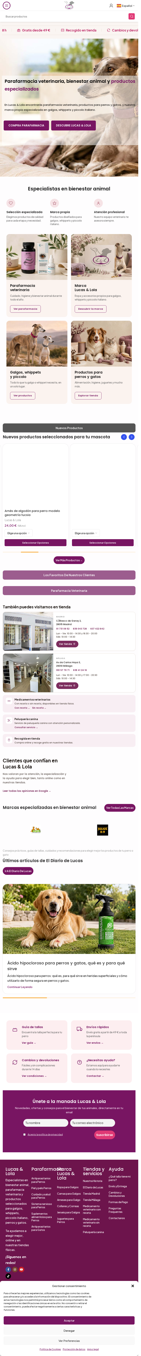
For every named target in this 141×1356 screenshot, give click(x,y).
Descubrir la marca (90, 309)
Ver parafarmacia (25, 309)
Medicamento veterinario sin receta (91, 1222)
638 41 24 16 (80, 670)
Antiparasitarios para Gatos (40, 1228)
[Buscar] (132, 16)
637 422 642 (97, 628)
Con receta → (22, 707)
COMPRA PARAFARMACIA (26, 125)
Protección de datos (74, 1349)
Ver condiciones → (34, 1076)
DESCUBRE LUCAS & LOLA (73, 125)
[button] (133, 1286)
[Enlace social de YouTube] (21, 1269)
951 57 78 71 (63, 670)
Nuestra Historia (92, 1180)
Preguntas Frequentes (115, 1210)
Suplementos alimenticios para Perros (41, 1217)
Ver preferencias (69, 1340)
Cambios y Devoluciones (117, 1194)
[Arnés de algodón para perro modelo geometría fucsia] (35, 476)
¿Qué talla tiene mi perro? (120, 1178)
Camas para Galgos (69, 1193)
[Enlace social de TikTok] (8, 1276)
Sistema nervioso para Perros (41, 1205)
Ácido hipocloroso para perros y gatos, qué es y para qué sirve (66, 966)
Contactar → (95, 1076)
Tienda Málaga (91, 1199)
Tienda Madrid (91, 1193)
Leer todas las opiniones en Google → (27, 791)
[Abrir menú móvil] (6, 5)
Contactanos (117, 1218)
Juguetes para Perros (65, 1220)
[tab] (69, 427)
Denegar (69, 1330)
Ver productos (23, 395)
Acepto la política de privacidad (45, 1134)
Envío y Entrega (118, 1186)
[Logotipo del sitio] (69, 5)
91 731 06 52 (62, 628)
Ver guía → (29, 1043)
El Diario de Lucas (93, 1187)
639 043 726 (80, 628)
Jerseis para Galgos (68, 1212)
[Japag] (36, 830)
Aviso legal (93, 1349)
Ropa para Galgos (68, 1187)
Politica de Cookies (50, 1349)
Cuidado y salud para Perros (40, 1196)
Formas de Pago (118, 1202)
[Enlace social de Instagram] (15, 1269)
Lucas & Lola (13, 520)
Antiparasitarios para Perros (40, 1180)
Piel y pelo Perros (41, 1188)
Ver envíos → (95, 1043)
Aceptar (69, 1320)
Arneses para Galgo (68, 1199)
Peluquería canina (93, 1232)
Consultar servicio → (26, 727)
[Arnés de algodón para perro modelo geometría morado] (103, 476)
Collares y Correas (68, 1206)
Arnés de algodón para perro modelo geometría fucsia (32, 513)
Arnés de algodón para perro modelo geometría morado (99, 513)
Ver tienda (65, 644)
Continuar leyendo (19, 987)
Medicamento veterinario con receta (92, 1209)
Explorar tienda (88, 395)
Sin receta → (39, 707)
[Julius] (103, 830)
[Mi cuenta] (111, 5)
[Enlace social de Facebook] (8, 1269)
